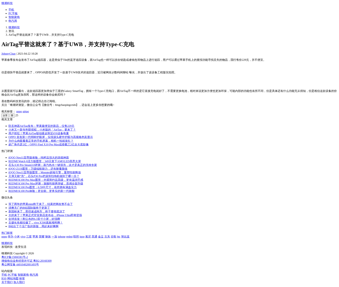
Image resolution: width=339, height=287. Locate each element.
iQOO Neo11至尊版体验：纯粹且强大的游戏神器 (38, 157)
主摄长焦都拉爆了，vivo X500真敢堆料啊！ (35, 222)
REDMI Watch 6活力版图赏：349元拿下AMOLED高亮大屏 (44, 161)
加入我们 (19, 282)
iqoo (82, 236)
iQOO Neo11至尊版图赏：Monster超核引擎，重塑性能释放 (44, 172)
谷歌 (113, 236)
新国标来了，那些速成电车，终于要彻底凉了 (36, 211)
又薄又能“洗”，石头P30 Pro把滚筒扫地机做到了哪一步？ (43, 176)
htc (118, 236)
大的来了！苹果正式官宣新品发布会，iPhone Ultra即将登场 (45, 215)
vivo (22, 236)
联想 (76, 236)
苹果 (35, 236)
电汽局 (12, 20)
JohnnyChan (8, 53)
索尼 (88, 236)
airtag (26, 111)
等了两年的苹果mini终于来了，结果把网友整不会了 (40, 204)
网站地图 (13, 278)
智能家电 (14, 17)
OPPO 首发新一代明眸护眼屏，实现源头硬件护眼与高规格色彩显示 (50, 137)
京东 (107, 236)
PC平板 (13, 13)
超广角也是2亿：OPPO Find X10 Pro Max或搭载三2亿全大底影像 (48, 144)
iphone (62, 236)
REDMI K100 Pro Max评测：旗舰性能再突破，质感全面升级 (45, 183)
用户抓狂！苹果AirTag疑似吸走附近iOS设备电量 (38, 133)
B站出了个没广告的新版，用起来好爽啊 (33, 226)
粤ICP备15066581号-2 (14, 257)
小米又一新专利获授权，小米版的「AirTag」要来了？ (42, 129)
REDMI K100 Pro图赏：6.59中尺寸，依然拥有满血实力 (42, 187)
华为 (10, 236)
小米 (17, 236)
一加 (54, 236)
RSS (4, 278)
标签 (22, 278)
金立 (101, 236)
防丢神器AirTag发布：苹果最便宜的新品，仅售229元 (41, 125)
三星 (29, 236)
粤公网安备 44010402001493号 (20, 264)
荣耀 (41, 236)
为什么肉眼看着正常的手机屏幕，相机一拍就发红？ (40, 140)
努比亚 (125, 236)
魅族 (48, 236)
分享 (5, 115)
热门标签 (7, 232)
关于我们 (7, 282)
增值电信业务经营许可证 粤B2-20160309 (26, 260)
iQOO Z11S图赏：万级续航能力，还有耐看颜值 (37, 168)
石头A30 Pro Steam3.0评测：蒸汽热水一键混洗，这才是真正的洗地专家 (52, 164)
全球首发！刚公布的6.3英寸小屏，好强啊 (34, 218)
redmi (69, 236)
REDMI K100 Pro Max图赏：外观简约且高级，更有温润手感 (45, 179)
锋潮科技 (7, 3)
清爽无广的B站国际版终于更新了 (29, 207)
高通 (94, 236)
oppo (19, 111)
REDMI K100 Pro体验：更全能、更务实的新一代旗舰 (41, 190)
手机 (11, 9)
